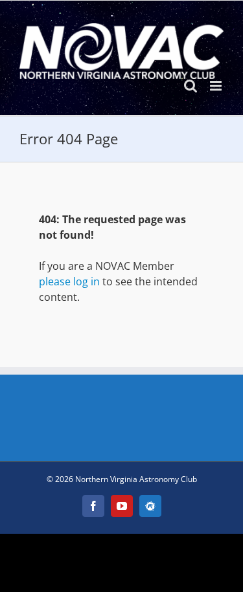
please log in (69, 281)
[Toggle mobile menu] (217, 86)
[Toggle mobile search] (190, 86)
